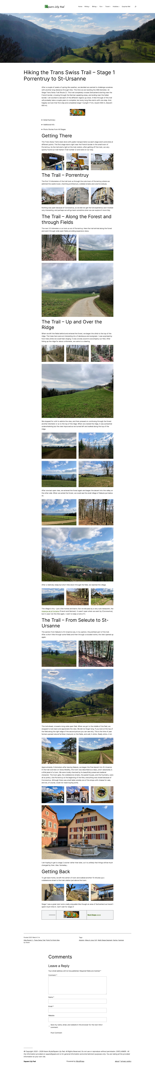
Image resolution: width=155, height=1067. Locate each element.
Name (51, 997)
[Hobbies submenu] (119, 6)
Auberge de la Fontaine (50, 611)
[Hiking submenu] (89, 6)
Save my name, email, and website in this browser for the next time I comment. (77, 1026)
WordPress (80, 1061)
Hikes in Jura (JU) (91, 940)
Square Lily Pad (30, 1061)
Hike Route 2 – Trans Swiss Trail (34, 940)
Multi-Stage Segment (105, 940)
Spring (115, 940)
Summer (121, 940)
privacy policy (126, 1061)
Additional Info (48, 125)
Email (51, 1006)
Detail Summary (49, 120)
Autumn (81, 940)
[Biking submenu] (97, 6)
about (117, 1061)
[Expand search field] (135, 6)
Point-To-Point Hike (53, 940)
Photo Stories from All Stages (54, 129)
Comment (52, 975)
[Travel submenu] (110, 6)
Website (51, 1015)
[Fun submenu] (102, 6)
